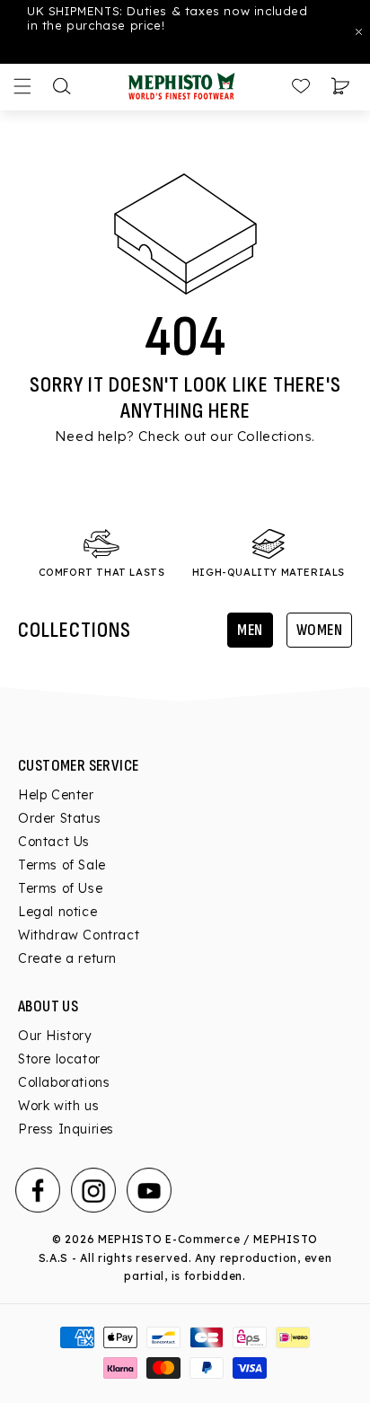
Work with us (58, 1106)
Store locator (59, 1059)
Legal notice (57, 912)
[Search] (62, 86)
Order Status (59, 818)
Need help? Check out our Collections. (185, 436)
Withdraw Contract (78, 935)
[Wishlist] (301, 86)
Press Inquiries (66, 1129)
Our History (55, 1036)
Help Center (56, 795)
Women (319, 630)
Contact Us (54, 842)
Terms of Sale (62, 865)
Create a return (67, 958)
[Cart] (340, 86)
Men (250, 630)
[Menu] (22, 86)
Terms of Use (60, 888)
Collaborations (64, 1082)
